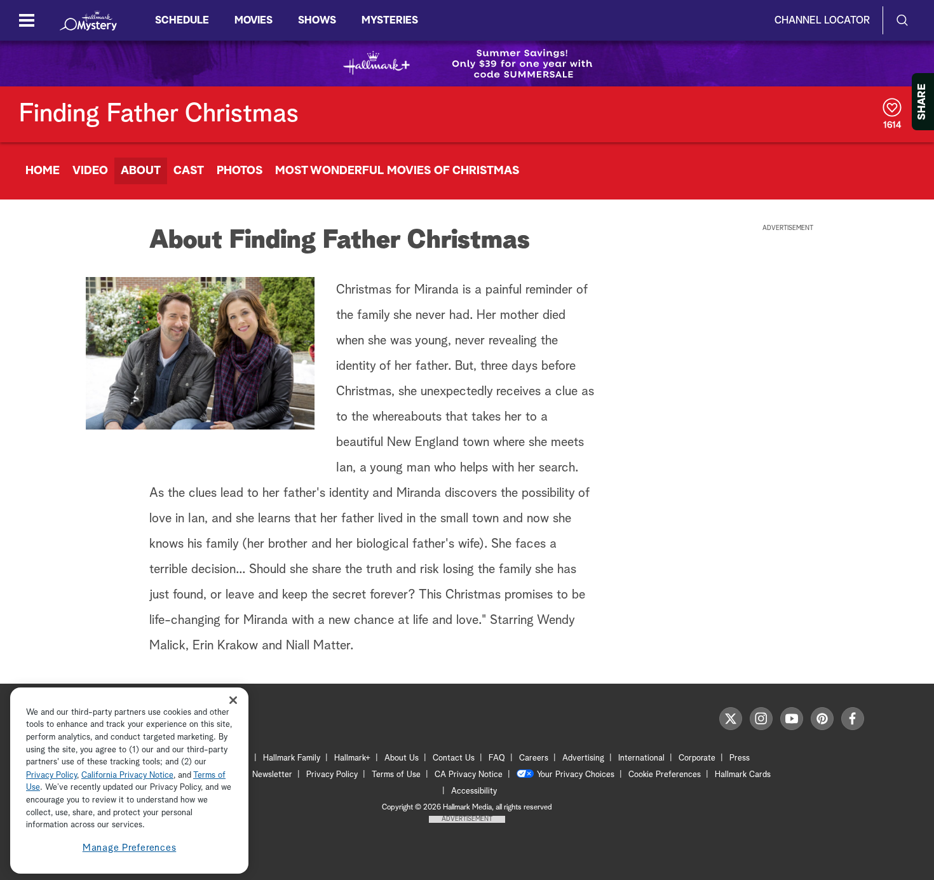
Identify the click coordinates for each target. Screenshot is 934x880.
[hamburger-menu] (26, 20)
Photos (239, 171)
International (641, 758)
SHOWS (317, 20)
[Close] (233, 700)
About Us (401, 758)
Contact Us (454, 758)
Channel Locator (822, 20)
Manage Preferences (130, 848)
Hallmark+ (352, 758)
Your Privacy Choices (575, 775)
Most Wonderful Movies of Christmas (397, 171)
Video (90, 171)
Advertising (583, 758)
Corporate (697, 758)
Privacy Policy (332, 775)
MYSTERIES (390, 20)
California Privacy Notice (127, 775)
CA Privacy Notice (469, 775)
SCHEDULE (182, 20)
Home (42, 171)
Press (739, 758)
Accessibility (474, 791)
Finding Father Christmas (159, 114)
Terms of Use (396, 775)
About (141, 171)
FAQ (497, 758)
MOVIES (253, 20)
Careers (533, 758)
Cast (188, 171)
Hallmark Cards (743, 775)
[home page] (88, 20)
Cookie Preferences (664, 775)
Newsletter (272, 775)
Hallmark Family (291, 758)
